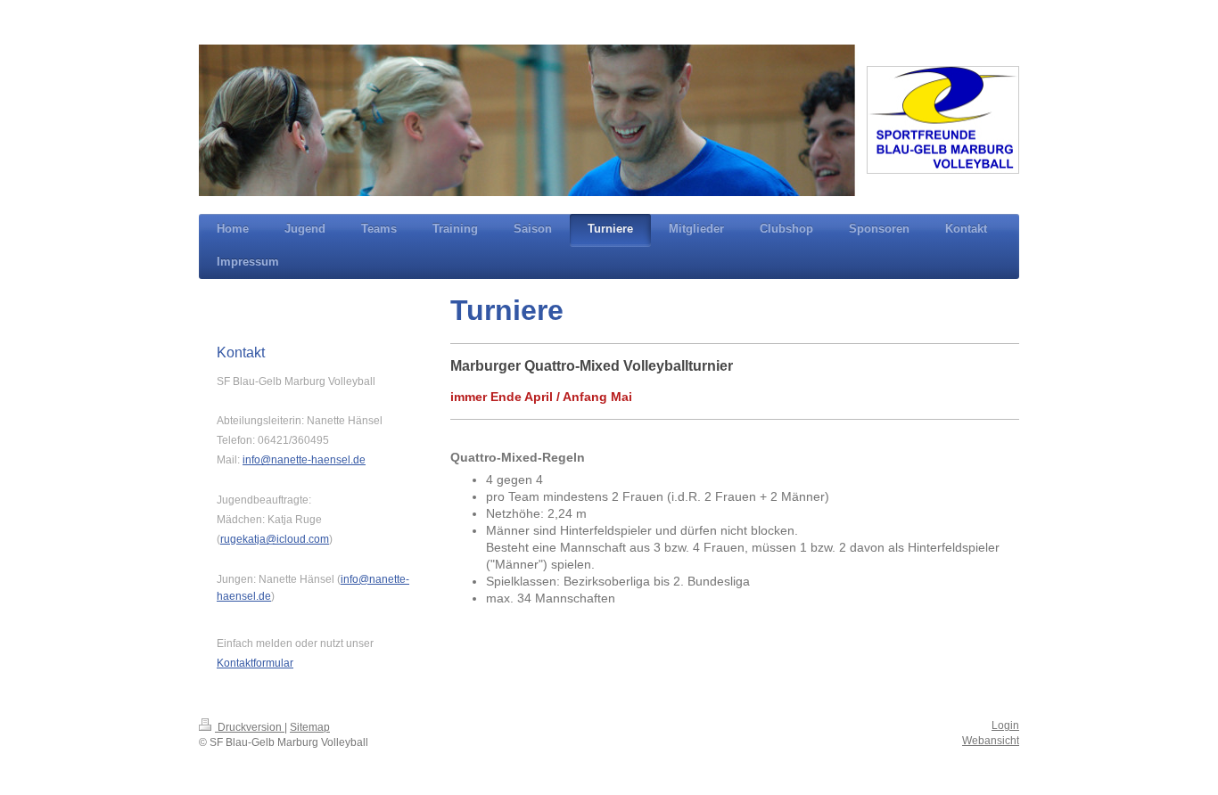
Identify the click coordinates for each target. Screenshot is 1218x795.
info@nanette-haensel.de (304, 460)
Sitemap (310, 727)
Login (1005, 725)
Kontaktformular (255, 663)
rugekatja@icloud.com (274, 539)
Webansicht (990, 740)
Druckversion (249, 727)
